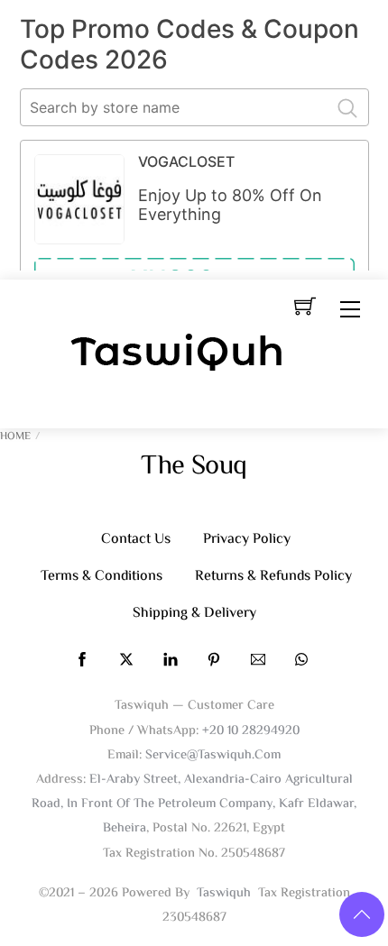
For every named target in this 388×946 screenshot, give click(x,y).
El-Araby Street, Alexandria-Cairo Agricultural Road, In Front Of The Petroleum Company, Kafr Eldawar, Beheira (194, 804)
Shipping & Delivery (194, 613)
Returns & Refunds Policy (273, 576)
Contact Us (136, 539)
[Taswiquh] (178, 354)
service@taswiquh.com (213, 755)
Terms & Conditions (101, 576)
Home (15, 436)
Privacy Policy (247, 539)
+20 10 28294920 (251, 731)
